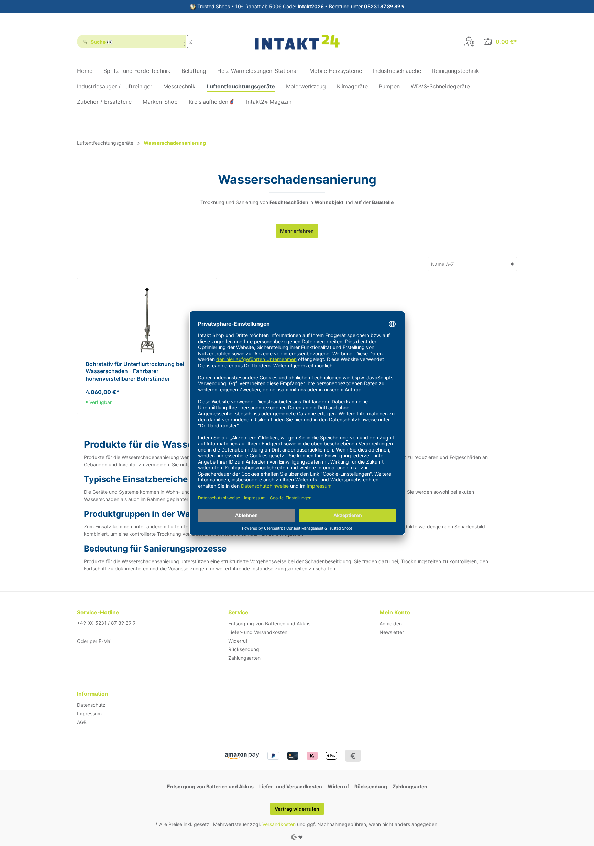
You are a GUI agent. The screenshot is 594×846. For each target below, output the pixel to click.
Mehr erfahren (297, 231)
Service (238, 612)
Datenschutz (91, 705)
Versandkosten (279, 824)
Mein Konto (395, 612)
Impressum (89, 713)
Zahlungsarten (244, 658)
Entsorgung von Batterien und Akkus (269, 623)
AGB (82, 722)
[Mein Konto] (469, 41)
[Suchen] (190, 41)
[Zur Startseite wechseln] (297, 41)
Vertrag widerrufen (297, 809)
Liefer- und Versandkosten (257, 632)
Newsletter (392, 632)
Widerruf (238, 641)
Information (92, 693)
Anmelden (391, 623)
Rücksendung (243, 649)
